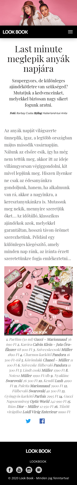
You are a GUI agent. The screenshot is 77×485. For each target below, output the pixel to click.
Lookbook (38, 461)
